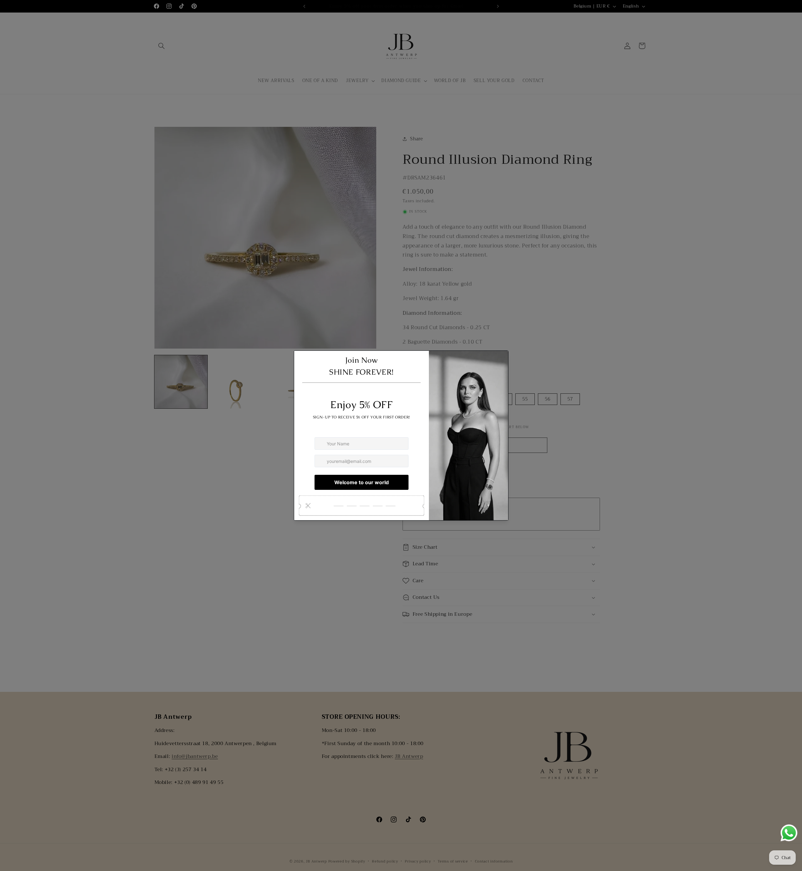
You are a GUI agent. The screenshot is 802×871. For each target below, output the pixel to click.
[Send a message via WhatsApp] (789, 833)
